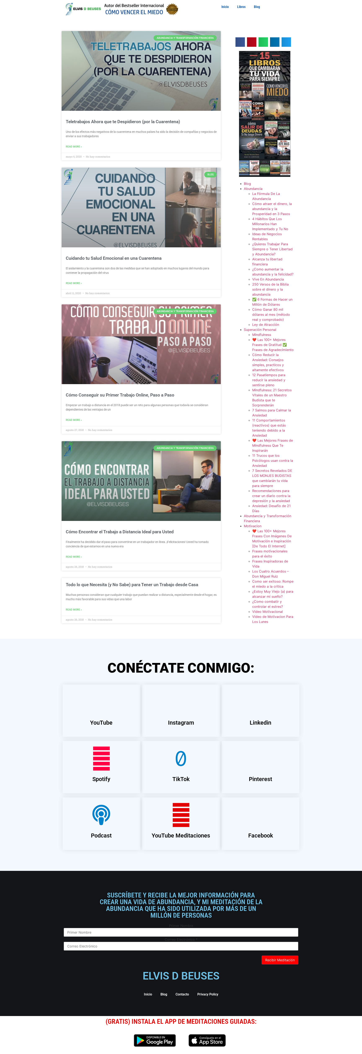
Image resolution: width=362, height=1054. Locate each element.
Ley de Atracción (265, 324)
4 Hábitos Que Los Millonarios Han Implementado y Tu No (270, 224)
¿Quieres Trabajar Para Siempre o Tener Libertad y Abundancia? (272, 249)
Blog (257, 7)
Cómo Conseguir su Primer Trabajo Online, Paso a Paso (120, 395)
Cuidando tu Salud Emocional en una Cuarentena (114, 258)
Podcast (101, 835)
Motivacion (252, 526)
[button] (240, 42)
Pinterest (260, 779)
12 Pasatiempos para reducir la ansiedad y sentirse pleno (268, 380)
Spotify (101, 779)
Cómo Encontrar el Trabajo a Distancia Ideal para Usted (120, 531)
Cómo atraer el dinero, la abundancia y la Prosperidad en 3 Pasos (272, 209)
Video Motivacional (267, 611)
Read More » (74, 146)
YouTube (101, 722)
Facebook (260, 835)
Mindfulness (261, 335)
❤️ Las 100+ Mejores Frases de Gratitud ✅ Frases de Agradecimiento (273, 345)
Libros (241, 7)
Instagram (181, 722)
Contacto (182, 994)
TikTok (181, 779)
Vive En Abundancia (268, 279)
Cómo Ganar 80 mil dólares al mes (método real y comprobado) (271, 314)
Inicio (225, 7)
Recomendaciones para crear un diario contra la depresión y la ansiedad (271, 496)
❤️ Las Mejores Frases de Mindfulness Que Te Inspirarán (272, 445)
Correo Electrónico (181, 939)
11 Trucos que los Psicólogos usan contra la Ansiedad (272, 460)
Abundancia (253, 189)
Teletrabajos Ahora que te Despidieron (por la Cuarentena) (123, 121)
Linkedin (260, 722)
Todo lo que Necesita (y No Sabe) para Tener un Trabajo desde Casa (132, 584)
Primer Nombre (181, 925)
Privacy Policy (207, 994)
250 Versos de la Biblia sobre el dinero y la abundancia (270, 289)
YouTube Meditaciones (181, 835)
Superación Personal (260, 329)
